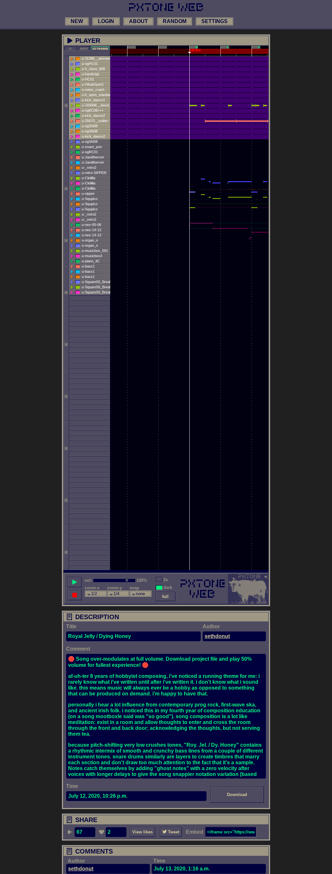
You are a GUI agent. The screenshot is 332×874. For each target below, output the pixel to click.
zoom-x (92, 587)
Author (211, 626)
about (138, 21)
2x (165, 579)
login (106, 21)
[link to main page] (166, 7)
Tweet (173, 832)
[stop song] (74, 595)
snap (134, 587)
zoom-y (114, 587)
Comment (78, 649)
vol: (88, 580)
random (174, 21)
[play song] (74, 582)
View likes (142, 832)
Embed (194, 832)
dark (167, 587)
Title (71, 626)
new (77, 21)
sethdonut (217, 636)
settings (214, 21)
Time (72, 786)
